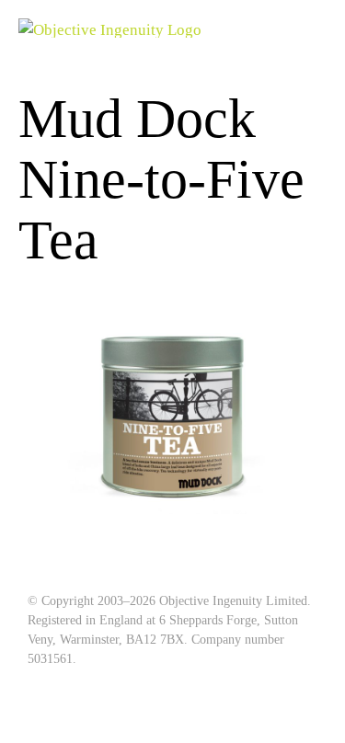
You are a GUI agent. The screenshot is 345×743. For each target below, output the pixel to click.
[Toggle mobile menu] (319, 28)
